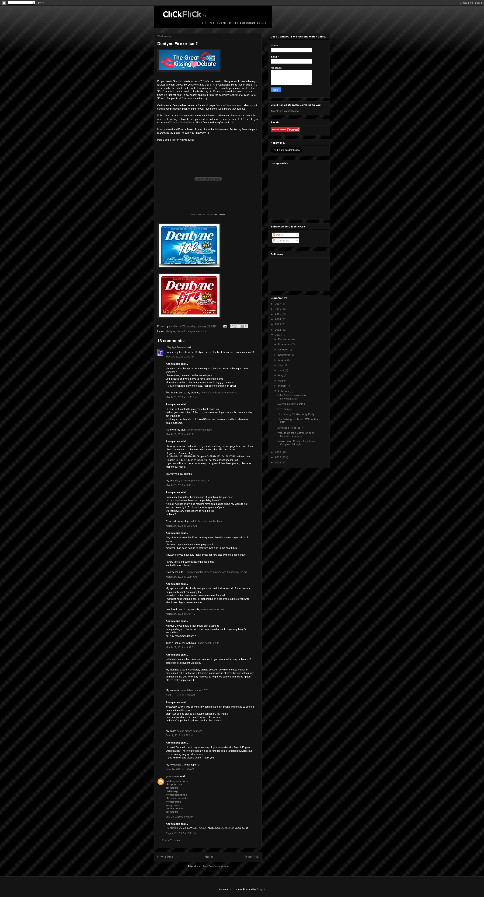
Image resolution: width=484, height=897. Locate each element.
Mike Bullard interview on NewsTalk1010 (292, 397)
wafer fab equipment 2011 (195, 690)
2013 (278, 324)
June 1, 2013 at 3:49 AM (179, 735)
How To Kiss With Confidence (203, 214)
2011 (278, 334)
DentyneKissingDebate (182, 122)
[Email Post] (224, 326)
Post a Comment (171, 840)
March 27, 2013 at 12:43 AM (181, 525)
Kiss (203, 331)
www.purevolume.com (213, 609)
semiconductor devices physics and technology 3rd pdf (217, 572)
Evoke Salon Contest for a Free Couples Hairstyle (296, 443)
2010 (278, 452)
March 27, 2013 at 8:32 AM (180, 647)
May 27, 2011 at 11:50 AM (180, 356)
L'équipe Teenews (176, 347)
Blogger (261, 889)
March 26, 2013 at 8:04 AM (180, 434)
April (281, 380)
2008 (278, 462)
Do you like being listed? (291, 403)
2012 (278, 329)
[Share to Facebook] (242, 326)
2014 (278, 319)
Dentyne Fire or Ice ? (290, 427)
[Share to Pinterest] (246, 326)
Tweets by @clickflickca (285, 110)
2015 (278, 314)
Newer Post (165, 856)
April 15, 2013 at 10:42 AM (180, 695)
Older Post (251, 856)
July (281, 365)
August (282, 359)
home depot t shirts (208, 643)
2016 (278, 308)
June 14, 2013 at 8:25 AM (180, 769)
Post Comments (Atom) (216, 866)
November (284, 344)
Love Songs (284, 408)
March (282, 385)
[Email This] (231, 326)
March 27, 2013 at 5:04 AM (180, 613)
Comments (282, 240)
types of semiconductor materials (219, 392)
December (284, 339)
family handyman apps (199, 429)
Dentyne (170, 331)
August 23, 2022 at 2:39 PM (181, 833)
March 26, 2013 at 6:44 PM (180, 485)
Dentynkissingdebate (188, 331)
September (285, 354)
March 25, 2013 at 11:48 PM (181, 397)
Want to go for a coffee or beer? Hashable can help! (296, 434)
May (281, 375)
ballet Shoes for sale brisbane (206, 521)
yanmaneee (172, 776)
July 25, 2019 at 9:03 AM (179, 816)
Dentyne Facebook (226, 105)
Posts (279, 234)
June (281, 370)
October (283, 349)
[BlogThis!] (235, 326)
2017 (278, 303)
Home (209, 856)
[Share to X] (239, 326)
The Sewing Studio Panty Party (295, 414)
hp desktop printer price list (195, 480)
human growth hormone (189, 731)
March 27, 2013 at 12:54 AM (181, 576)
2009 (278, 457)
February (284, 390)
